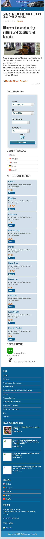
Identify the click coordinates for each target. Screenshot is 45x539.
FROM (14, 101)
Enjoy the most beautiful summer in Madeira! (26, 454)
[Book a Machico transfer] (11, 208)
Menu (23, 9)
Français (14, 162)
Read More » (17, 431)
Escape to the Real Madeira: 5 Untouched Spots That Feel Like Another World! (25, 442)
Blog (4, 413)
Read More (35, 84)
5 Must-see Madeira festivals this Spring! (25, 428)
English (13, 155)
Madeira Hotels (8, 387)
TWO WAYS (16, 128)
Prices (5, 394)
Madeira (20, 21)
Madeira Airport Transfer (16, 81)
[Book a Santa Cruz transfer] (11, 273)
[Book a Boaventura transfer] (11, 290)
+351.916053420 (29, 362)
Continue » (22, 142)
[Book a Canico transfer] (11, 192)
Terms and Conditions (10, 405)
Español (14, 170)
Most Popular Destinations (12, 383)
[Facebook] (7, 528)
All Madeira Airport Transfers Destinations (17, 390)
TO (13, 110)
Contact (6, 417)
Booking (6, 379)
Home (5, 375)
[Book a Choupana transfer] (11, 225)
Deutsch (14, 166)
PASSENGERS (17, 119)
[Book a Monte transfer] (11, 257)
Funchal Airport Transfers (12, 402)
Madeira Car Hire (9, 398)
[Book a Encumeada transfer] (11, 322)
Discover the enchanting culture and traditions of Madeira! (19, 32)
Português (14, 159)
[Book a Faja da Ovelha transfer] (11, 338)
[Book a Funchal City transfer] (11, 241)
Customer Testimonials (11, 409)
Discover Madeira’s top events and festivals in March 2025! (26, 467)
